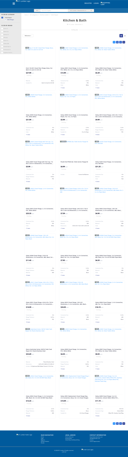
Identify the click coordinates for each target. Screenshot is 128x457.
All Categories (34, 15)
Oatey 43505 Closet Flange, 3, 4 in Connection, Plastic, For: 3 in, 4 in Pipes (74, 115)
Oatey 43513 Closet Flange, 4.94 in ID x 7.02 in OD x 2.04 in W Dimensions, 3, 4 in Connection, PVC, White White (109, 116)
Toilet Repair (54, 15)
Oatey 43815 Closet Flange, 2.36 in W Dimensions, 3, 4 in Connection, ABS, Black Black (73, 304)
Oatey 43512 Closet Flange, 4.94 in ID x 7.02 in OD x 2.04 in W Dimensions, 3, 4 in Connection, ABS (74, 210)
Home (26, 15)
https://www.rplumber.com (96, 437)
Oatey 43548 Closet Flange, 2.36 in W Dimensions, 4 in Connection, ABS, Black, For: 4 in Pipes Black (40, 257)
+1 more (63, 88)
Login (96, 3)
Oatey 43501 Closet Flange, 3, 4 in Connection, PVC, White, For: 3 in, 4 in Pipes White (74, 69)
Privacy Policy (68, 438)
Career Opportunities (95, 441)
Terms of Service (69, 437)
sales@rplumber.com (95, 438)
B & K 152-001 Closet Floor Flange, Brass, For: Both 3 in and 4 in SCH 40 (39, 69)
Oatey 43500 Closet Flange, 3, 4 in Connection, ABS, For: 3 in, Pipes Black (109, 303)
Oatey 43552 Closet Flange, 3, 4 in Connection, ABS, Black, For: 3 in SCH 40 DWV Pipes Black (39, 397)
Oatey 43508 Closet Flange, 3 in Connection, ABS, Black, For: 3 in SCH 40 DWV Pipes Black (108, 256)
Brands (42, 443)
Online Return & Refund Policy (72, 440)
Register (88, 3)
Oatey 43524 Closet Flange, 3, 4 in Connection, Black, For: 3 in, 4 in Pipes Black (74, 256)
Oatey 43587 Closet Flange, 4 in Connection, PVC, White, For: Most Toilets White (108, 350)
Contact (91, 440)
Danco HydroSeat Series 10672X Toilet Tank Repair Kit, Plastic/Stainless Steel (39, 350)
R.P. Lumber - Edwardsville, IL (75, 24)
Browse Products (45, 441)
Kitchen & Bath (44, 15)
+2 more (97, 181)
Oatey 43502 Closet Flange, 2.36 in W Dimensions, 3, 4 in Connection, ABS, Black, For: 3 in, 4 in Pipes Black (108, 210)
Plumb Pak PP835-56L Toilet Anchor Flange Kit (74, 162)
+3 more (97, 134)
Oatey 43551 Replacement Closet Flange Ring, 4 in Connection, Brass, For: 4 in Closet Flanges (74, 397)
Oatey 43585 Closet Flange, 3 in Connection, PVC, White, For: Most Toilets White (108, 69)
